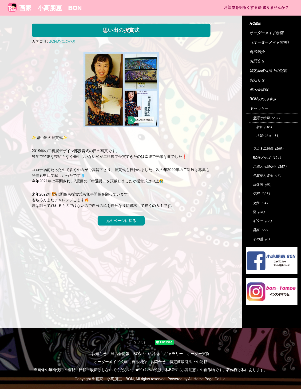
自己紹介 (257, 52)
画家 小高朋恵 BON (50, 7)
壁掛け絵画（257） (267, 118)
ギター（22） (263, 221)
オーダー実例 (198, 354)
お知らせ (257, 80)
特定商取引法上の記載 (268, 71)
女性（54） (261, 203)
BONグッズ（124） (268, 157)
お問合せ (257, 61)
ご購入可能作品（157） (270, 166)
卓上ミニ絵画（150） (269, 148)
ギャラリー (259, 108)
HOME (255, 23)
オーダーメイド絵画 (266, 33)
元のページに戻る (121, 221)
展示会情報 (259, 90)
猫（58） (259, 212)
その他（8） (262, 239)
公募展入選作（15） (268, 176)
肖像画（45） (263, 185)
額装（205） (264, 127)
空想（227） (262, 194)
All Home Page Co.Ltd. (207, 379)
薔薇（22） (261, 230)
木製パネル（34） (268, 136)
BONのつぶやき (62, 41)
